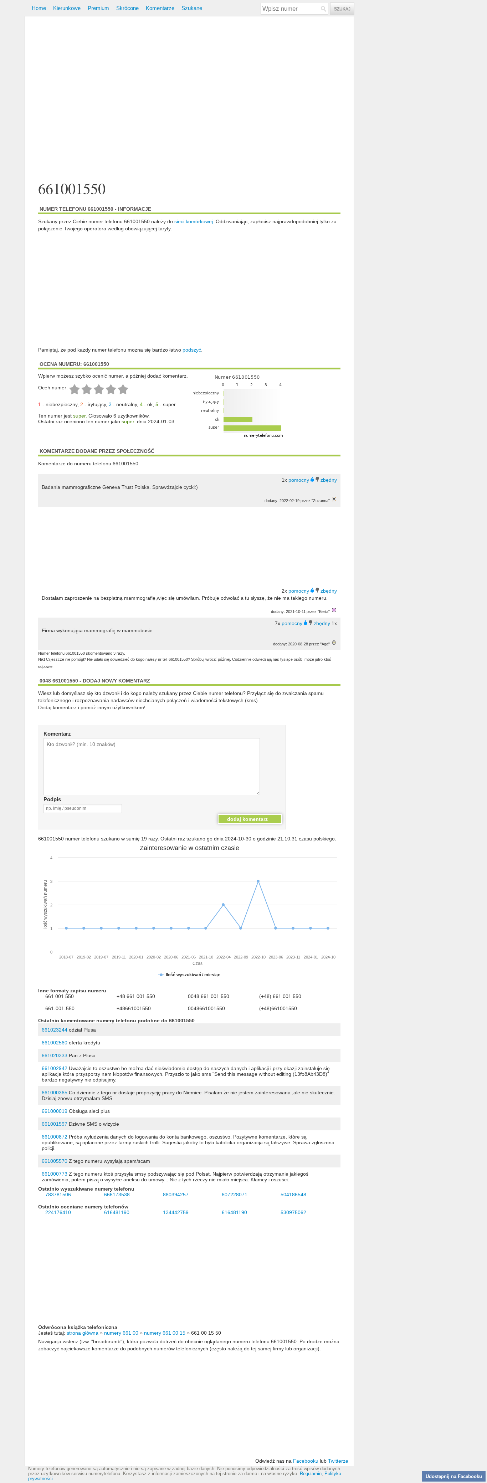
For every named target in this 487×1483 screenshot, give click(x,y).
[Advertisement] (189, 99)
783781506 (58, 1194)
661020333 (54, 1055)
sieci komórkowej (193, 221)
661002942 (54, 1068)
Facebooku (305, 1461)
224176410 (58, 1212)
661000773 (54, 1174)
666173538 (117, 1194)
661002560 (54, 1042)
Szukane (191, 8)
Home (39, 8)
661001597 (54, 1124)
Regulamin (311, 1473)
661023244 (54, 1030)
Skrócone (127, 8)
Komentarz (57, 734)
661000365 (54, 1092)
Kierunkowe (67, 8)
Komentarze (160, 8)
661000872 (54, 1137)
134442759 (176, 1212)
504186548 (293, 1194)
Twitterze (338, 1461)
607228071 (234, 1194)
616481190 (116, 1212)
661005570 (54, 1161)
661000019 (54, 1111)
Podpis (52, 799)
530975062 (293, 1212)
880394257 (176, 1194)
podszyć (192, 350)
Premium (98, 8)
